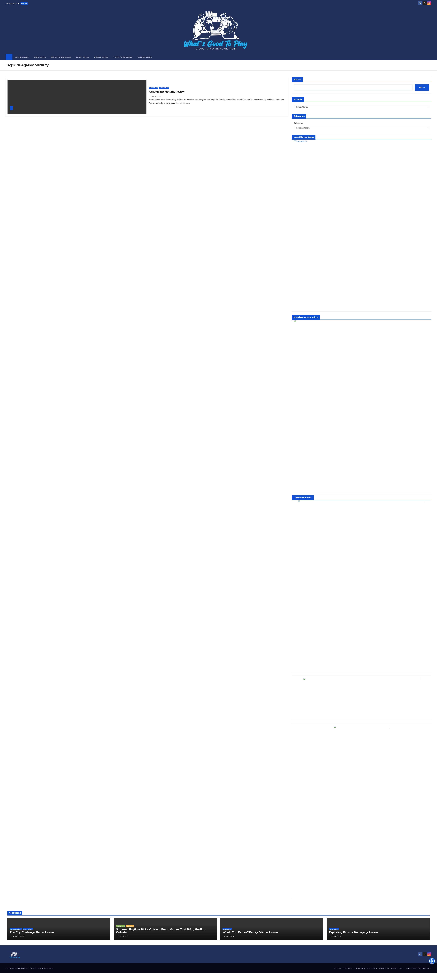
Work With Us (384, 968)
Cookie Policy (348, 968)
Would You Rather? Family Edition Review (250, 932)
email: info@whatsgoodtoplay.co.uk (418, 968)
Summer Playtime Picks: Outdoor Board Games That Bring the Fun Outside (160, 931)
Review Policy (372, 968)
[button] (429, 57)
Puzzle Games (101, 57)
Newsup (38, 968)
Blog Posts (120, 926)
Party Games (82, 57)
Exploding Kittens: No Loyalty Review (353, 932)
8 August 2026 (17, 936)
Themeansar (48, 968)
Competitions (144, 57)
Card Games (40, 57)
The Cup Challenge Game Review (32, 932)
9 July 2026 (229, 936)
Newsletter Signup (397, 968)
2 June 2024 (156, 96)
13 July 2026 (123, 936)
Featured (130, 926)
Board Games (22, 57)
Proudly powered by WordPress (17, 968)
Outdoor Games (15, 929)
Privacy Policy (360, 968)
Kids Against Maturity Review (166, 91)
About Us (337, 968)
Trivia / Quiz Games (122, 57)
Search (297, 79)
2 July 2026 (336, 936)
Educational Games (61, 57)
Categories (298, 123)
